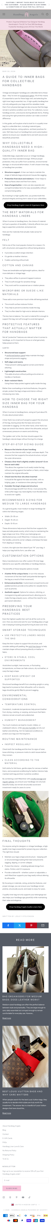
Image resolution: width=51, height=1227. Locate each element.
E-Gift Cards (7, 1138)
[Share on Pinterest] (31, 925)
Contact (5, 1134)
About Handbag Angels (11, 1126)
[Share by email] (43, 925)
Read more (6, 1018)
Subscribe (11, 1188)
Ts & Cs (5, 1159)
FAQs (4, 1142)
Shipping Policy (8, 1155)
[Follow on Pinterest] (16, 1197)
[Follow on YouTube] (23, 1197)
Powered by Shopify (38, 1210)
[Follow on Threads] (10, 1197)
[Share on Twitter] (19, 925)
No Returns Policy (9, 1150)
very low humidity (29, 728)
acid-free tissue (35, 646)
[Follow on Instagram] (3, 1197)
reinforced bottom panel (15, 355)
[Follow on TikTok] (29, 1197)
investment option (27, 95)
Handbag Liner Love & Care (13, 1146)
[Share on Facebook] (8, 925)
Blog (4, 1130)
